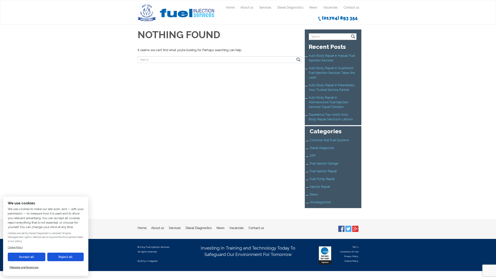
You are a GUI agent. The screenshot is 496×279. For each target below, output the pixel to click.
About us (246, 7)
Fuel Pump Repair (322, 179)
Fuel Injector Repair (323, 171)
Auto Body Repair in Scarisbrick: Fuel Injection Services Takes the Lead (332, 72)
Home (230, 7)
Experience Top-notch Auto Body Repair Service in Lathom (331, 117)
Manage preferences (24, 267)
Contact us (351, 7)
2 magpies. (152, 261)
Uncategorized (320, 202)
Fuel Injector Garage (324, 163)
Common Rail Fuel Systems (329, 140)
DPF (313, 156)
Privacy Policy (351, 256)
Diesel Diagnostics (290, 7)
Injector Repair (320, 187)
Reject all (65, 257)
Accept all (26, 257)
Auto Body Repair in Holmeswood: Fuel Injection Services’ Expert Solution (328, 102)
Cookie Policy (351, 261)
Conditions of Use (349, 251)
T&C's (355, 247)
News (313, 7)
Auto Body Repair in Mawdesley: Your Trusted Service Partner (332, 87)
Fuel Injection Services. (158, 247)
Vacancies (330, 7)
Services (265, 7)
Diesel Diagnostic (322, 148)
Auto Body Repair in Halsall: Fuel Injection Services (332, 58)
